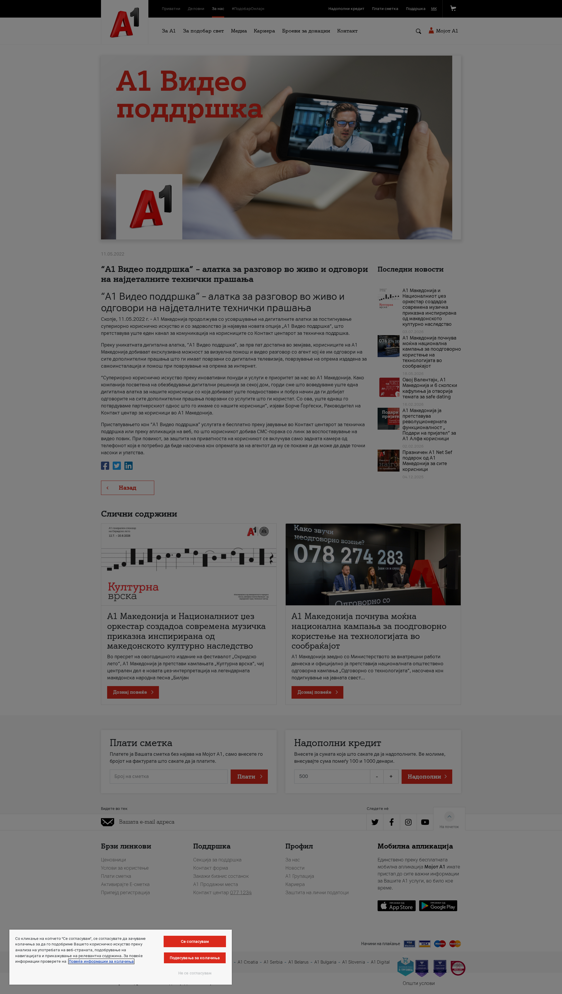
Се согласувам (195, 941)
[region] (120, 957)
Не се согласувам (194, 973)
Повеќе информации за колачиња (101, 961)
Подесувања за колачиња (195, 958)
